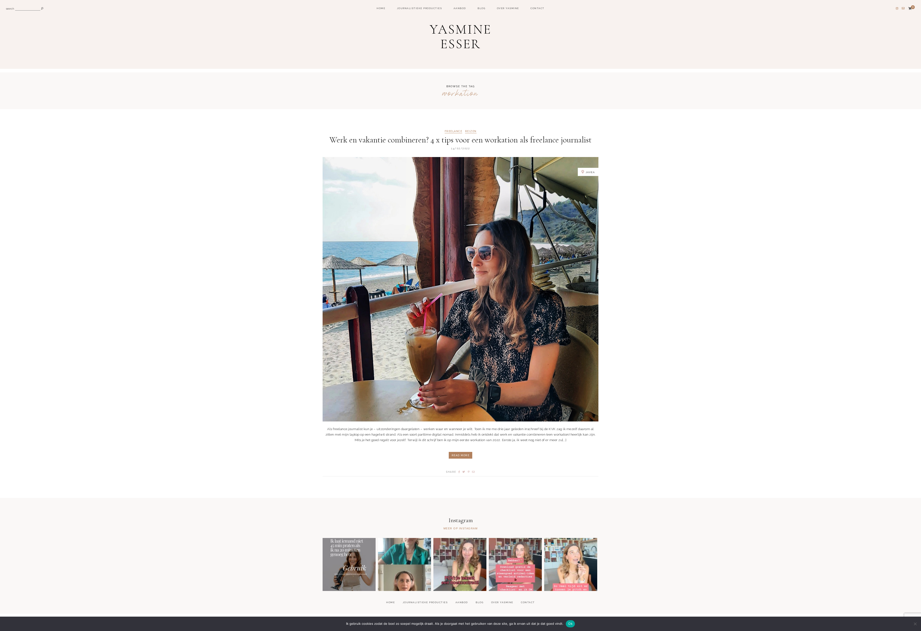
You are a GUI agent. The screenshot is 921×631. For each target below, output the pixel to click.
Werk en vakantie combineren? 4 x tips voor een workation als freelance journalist (461, 140)
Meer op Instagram (460, 528)
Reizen (471, 131)
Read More (461, 455)
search (10, 9)
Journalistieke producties (419, 8)
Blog (481, 8)
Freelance (453, 131)
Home (381, 8)
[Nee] (915, 623)
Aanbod (460, 8)
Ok (570, 623)
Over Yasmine (508, 8)
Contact (537, 8)
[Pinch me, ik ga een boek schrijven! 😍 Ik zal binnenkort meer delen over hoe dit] (459, 564)
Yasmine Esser (460, 36)
